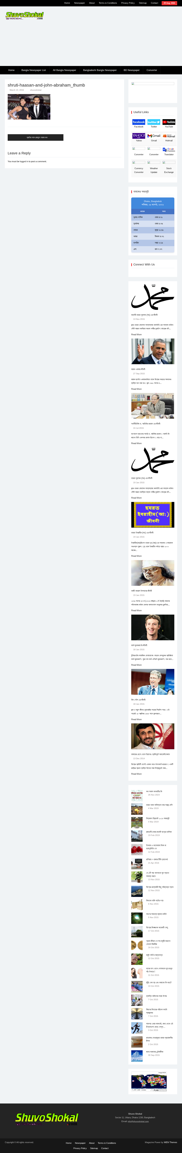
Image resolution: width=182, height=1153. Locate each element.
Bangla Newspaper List (33, 70)
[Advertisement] (91, 45)
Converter (152, 70)
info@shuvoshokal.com (138, 1121)
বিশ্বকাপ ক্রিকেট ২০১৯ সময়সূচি (157, 818)
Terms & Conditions (108, 3)
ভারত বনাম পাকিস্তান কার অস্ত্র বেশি (159, 805)
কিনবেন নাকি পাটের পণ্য (154, 900)
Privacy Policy (128, 3)
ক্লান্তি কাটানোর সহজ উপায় (156, 996)
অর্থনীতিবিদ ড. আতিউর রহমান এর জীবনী (145, 423)
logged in (24, 161)
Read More (136, 334)
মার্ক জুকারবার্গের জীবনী (139, 645)
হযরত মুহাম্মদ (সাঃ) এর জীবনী (141, 478)
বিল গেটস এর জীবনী (138, 700)
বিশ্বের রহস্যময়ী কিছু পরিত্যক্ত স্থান (159, 887)
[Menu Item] (46, 3)
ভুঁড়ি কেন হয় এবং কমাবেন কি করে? (158, 982)
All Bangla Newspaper (64, 70)
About (92, 3)
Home (67, 3)
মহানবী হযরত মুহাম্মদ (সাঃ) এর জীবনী (144, 315)
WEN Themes (170, 1142)
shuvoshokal (35, 90)
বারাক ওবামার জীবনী (138, 369)
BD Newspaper (132, 70)
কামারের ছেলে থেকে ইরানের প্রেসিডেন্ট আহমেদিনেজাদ (150, 754)
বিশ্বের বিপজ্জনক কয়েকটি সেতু (157, 927)
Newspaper (79, 3)
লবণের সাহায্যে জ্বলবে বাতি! (156, 914)
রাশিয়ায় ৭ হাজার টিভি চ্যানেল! (157, 859)
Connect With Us (144, 264)
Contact (154, 3)
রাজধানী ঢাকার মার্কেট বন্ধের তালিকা (159, 832)
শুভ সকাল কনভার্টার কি (154, 791)
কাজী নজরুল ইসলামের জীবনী (141, 591)
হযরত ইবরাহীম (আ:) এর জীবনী (142, 532)
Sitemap (143, 3)
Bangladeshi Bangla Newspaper (100, 70)
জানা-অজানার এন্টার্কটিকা (154, 1052)
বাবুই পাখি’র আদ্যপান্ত (154, 955)
